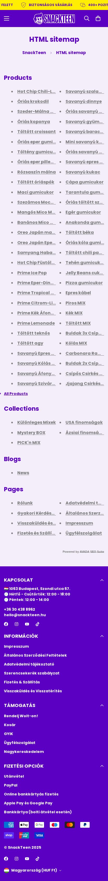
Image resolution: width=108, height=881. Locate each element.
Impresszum (79, 523)
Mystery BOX (31, 433)
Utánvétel (14, 776)
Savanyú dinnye (84, 101)
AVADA (84, 551)
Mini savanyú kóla (86, 142)
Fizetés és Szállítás (38, 533)
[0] (98, 18)
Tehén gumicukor (85, 263)
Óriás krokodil (33, 101)
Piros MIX (75, 303)
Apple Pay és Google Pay (28, 803)
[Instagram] (16, 624)
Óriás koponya (33, 122)
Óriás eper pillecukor (40, 162)
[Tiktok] (37, 624)
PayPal (10, 785)
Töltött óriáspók (35, 182)
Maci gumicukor (35, 192)
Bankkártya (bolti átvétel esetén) (38, 812)
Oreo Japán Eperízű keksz (45, 243)
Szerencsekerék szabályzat (32, 673)
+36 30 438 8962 (19, 609)
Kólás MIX (76, 343)
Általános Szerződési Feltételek (35, 655)
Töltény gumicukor (38, 152)
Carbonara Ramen (86, 353)
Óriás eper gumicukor (41, 142)
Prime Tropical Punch (40, 293)
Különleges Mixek (36, 422)
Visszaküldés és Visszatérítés (50, 523)
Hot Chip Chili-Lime (39, 91)
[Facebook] (6, 624)
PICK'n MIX (28, 443)
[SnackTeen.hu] (54, 18)
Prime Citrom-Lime (38, 303)
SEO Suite (97, 551)
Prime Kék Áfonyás (38, 313)
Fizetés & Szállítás (22, 682)
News (23, 473)
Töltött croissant (36, 132)
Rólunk (25, 503)
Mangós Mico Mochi (39, 212)
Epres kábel (78, 293)
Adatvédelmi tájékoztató (29, 664)
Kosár (10, 724)
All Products (16, 393)
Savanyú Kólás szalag (42, 363)
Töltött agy (30, 343)
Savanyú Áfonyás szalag (45, 374)
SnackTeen (34, 52)
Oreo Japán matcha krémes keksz (55, 232)
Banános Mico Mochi (40, 222)
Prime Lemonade (36, 323)
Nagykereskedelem (24, 751)
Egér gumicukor (83, 212)
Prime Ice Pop (32, 273)
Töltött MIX (78, 323)
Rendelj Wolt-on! (21, 716)
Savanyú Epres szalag (41, 353)
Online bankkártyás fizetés (31, 794)
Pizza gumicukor (84, 283)
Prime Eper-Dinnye (37, 283)
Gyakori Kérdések (37, 513)
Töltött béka (80, 232)
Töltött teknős (33, 333)
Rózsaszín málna (36, 172)
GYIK (8, 733)
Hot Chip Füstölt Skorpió (44, 263)
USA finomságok (84, 422)
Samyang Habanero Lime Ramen (54, 253)
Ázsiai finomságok (86, 433)
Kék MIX (74, 313)
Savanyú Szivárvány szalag (48, 384)
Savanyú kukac (83, 172)
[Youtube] (27, 624)
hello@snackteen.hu (25, 615)
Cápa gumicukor (85, 182)
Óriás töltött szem (86, 202)
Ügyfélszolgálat (84, 533)
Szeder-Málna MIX (37, 111)
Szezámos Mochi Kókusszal (47, 202)
